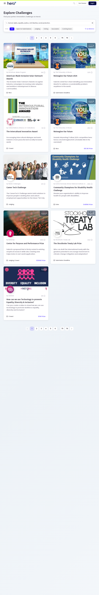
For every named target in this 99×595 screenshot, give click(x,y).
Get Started (82, 3)
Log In (92, 3)
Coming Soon (67, 29)
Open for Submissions (23, 29)
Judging (37, 29)
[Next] (72, 38)
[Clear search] (92, 23)
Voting (46, 29)
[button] (5, 3)
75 (62, 38)
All (12, 29)
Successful (55, 29)
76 (67, 38)
